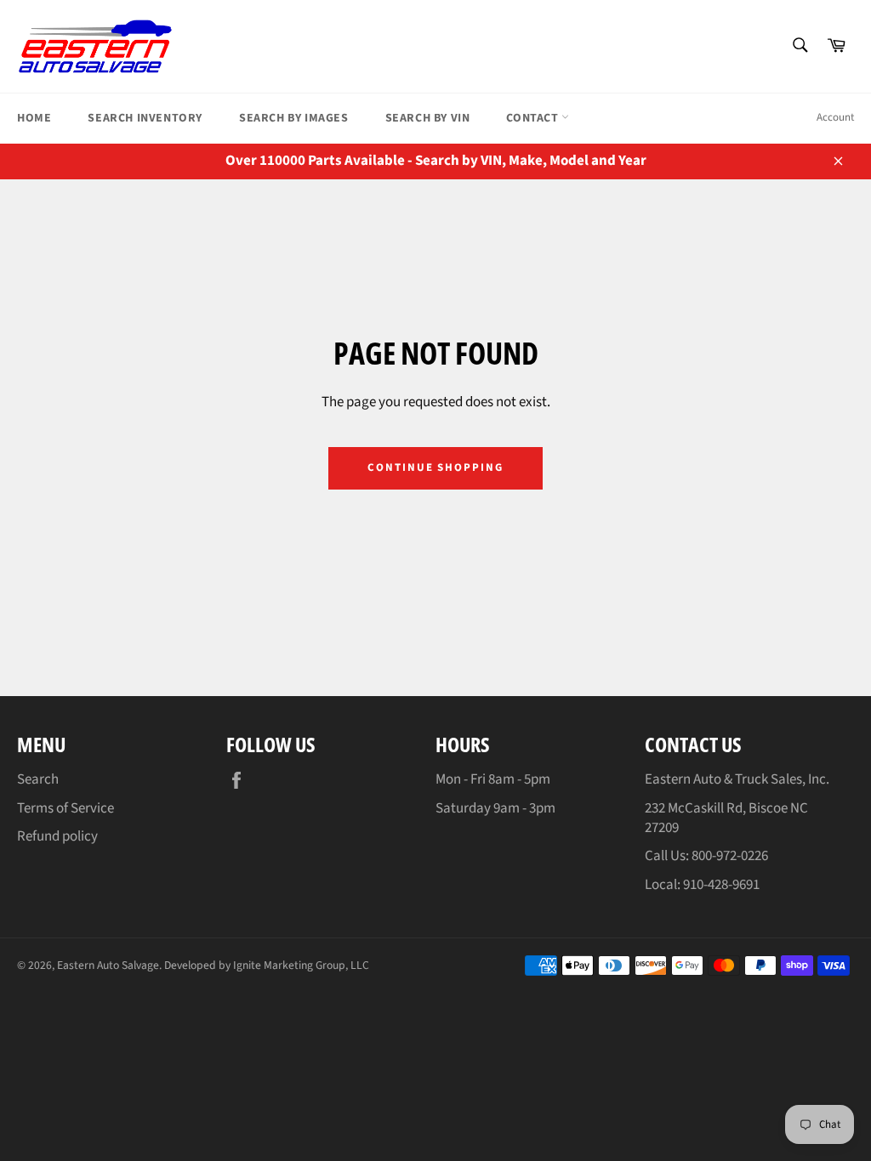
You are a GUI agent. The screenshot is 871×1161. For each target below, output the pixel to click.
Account (835, 117)
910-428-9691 (721, 885)
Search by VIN (427, 118)
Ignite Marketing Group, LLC (301, 965)
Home (34, 118)
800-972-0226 (730, 856)
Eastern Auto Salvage (108, 965)
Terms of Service (65, 808)
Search (38, 779)
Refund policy (57, 836)
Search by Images (294, 118)
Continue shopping (435, 467)
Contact (533, 118)
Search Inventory (145, 118)
